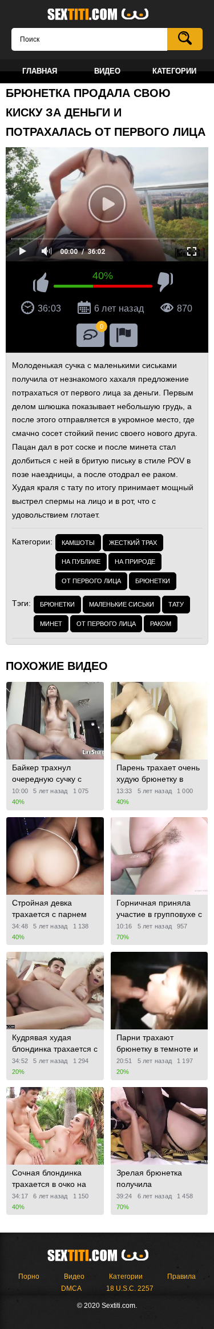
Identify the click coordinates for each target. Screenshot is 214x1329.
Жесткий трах (133, 542)
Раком (160, 623)
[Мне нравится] (41, 284)
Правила (181, 1276)
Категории (126, 1276)
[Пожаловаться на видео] (124, 335)
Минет (51, 623)
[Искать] (185, 39)
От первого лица (91, 580)
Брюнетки (152, 580)
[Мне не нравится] (165, 284)
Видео (74, 1276)
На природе (135, 561)
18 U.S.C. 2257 (130, 1288)
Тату (176, 604)
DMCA (71, 1288)
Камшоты (78, 542)
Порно (28, 1276)
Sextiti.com (107, 15)
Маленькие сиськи (121, 604)
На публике (81, 561)
